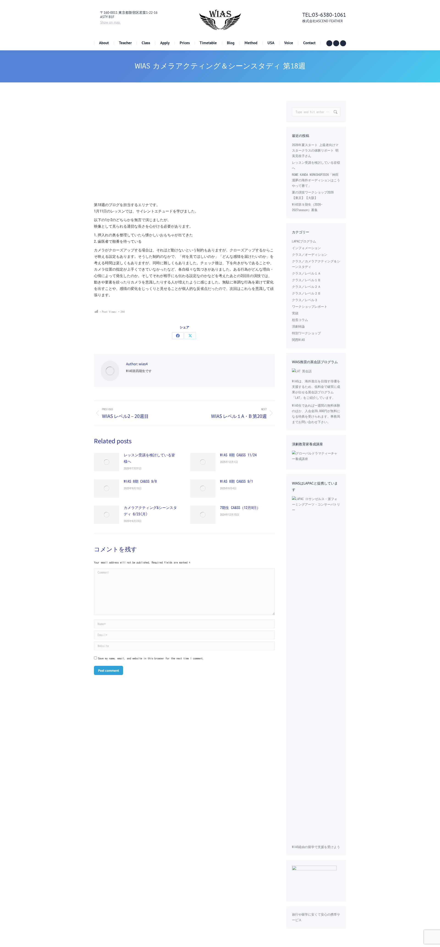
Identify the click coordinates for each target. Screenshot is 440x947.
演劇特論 (298, 326)
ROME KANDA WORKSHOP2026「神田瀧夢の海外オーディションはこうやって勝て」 (316, 180)
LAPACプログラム (304, 241)
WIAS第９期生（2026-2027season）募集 (307, 207)
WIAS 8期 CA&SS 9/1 (236, 481)
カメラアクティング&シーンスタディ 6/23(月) (150, 511)
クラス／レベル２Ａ (306, 286)
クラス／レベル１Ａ (306, 273)
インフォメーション (306, 248)
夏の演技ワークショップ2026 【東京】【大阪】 (313, 195)
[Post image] (106, 462)
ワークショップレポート (309, 306)
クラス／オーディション (309, 254)
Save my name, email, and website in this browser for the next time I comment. (151, 658)
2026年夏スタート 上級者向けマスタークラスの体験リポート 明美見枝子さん (315, 150)
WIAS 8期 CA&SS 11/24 (238, 455)
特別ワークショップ (306, 333)
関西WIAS (298, 339)
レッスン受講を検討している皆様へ (149, 458)
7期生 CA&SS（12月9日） (240, 507)
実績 (295, 313)
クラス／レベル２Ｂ (306, 293)
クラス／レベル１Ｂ (306, 280)
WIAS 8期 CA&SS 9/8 (140, 481)
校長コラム (300, 319)
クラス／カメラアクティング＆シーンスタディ (316, 264)
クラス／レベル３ (305, 300)
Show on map (110, 22)
